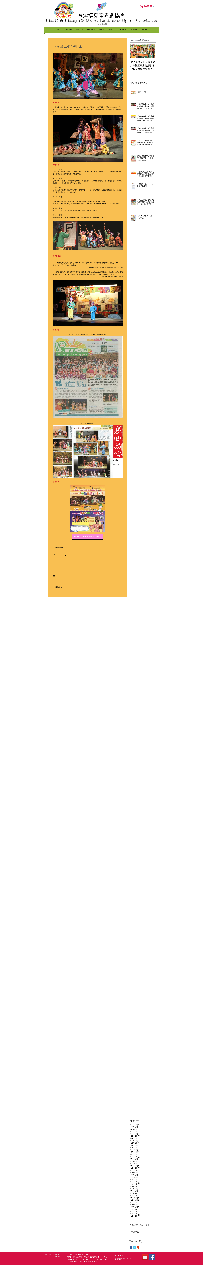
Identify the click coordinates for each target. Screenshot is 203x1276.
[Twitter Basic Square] (134, 1247)
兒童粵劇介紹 (58, 547)
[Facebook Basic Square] (131, 1247)
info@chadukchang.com (83, 1254)
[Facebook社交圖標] (152, 1257)
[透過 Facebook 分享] (54, 555)
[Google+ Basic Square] (138, 1247)
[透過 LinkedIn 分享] (65, 555)
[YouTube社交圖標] (145, 1257)
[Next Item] (152, 51)
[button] (148, 6)
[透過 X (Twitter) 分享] (60, 555)
